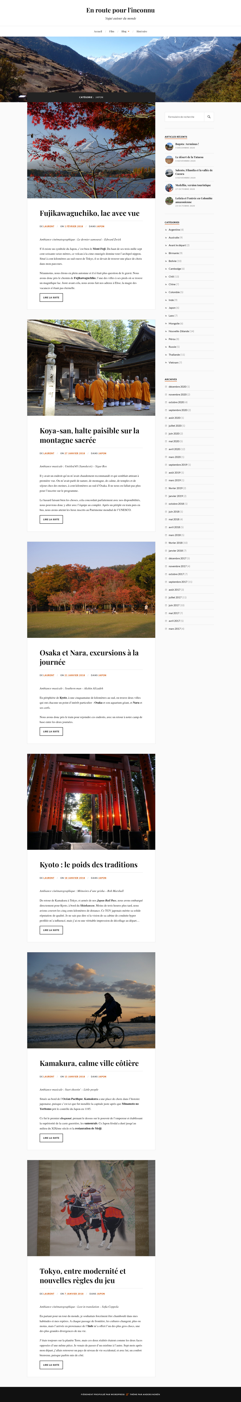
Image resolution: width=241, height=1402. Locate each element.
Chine (172, 284)
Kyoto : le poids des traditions (89, 864)
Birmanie (174, 253)
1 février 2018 (74, 226)
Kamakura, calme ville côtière (89, 1063)
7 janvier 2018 (74, 1293)
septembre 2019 (178, 464)
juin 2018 (174, 511)
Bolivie (172, 260)
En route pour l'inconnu (120, 10)
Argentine (174, 229)
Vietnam (173, 362)
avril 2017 (174, 620)
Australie (174, 237)
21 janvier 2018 (75, 675)
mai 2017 (174, 613)
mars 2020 (175, 456)
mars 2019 (175, 480)
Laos (171, 315)
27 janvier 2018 (75, 453)
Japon (100, 226)
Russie (172, 346)
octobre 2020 (176, 402)
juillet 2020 (175, 425)
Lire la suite (51, 297)
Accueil (98, 31)
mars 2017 (175, 628)
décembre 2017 (177, 558)
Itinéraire (142, 31)
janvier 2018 (176, 550)
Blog (123, 31)
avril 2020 (174, 449)
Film (111, 31)
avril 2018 (174, 527)
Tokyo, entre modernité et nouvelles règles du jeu (83, 1275)
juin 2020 (174, 433)
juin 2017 (174, 605)
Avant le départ (177, 245)
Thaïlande (174, 354)
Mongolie (174, 323)
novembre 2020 (178, 394)
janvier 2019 (176, 495)
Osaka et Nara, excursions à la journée (89, 657)
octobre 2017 (176, 574)
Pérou (172, 338)
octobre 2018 (176, 503)
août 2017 (174, 589)
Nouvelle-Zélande (179, 331)
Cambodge (175, 268)
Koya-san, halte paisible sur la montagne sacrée (89, 434)
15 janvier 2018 (75, 1076)
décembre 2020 (177, 386)
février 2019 (175, 488)
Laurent (48, 226)
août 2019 (174, 472)
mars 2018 (175, 534)
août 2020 (174, 417)
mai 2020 (174, 441)
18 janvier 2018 (75, 878)
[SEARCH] (209, 117)
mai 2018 (174, 519)
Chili (171, 276)
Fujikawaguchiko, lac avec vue (90, 213)
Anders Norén (151, 1394)
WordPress (118, 1394)
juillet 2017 (175, 597)
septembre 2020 (178, 410)
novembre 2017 (178, 566)
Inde (171, 299)
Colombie (174, 292)
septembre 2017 (178, 581)
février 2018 (175, 542)
